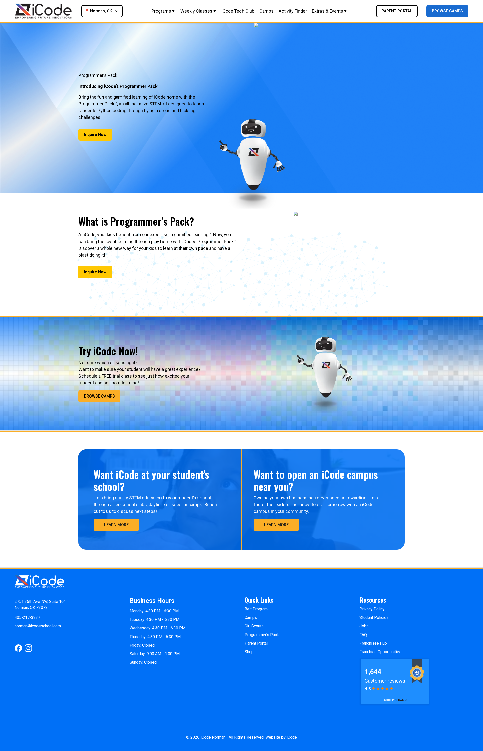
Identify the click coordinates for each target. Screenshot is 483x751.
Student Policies (374, 617)
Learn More (116, 524)
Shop (249, 651)
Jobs (364, 626)
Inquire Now (95, 134)
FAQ (363, 634)
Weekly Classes (196, 11)
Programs (161, 11)
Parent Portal (397, 11)
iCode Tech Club (238, 11)
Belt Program (256, 609)
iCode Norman (212, 737)
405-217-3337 (27, 617)
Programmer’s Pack (262, 634)
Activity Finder (293, 11)
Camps (266, 11)
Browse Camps (447, 11)
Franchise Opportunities (380, 651)
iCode (292, 737)
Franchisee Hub (373, 643)
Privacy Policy (372, 609)
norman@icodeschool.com (38, 626)
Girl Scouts (254, 626)
